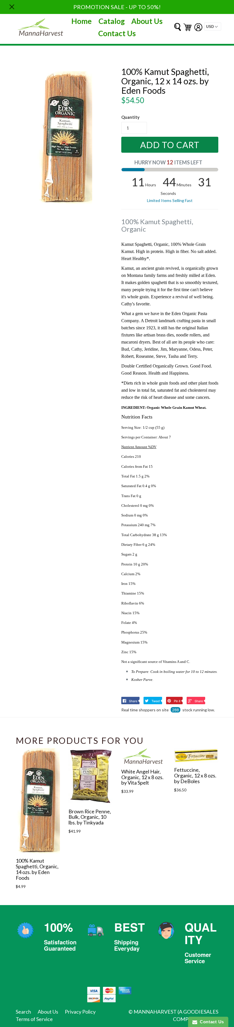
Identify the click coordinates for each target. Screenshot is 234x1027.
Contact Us (117, 33)
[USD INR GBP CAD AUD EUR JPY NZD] (212, 26)
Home (81, 21)
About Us (147, 21)
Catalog (111, 21)
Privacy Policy (80, 1011)
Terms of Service (34, 1019)
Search (23, 1011)
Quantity (130, 117)
